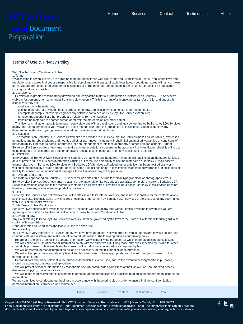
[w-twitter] (225, 303)
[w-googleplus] (232, 306)
